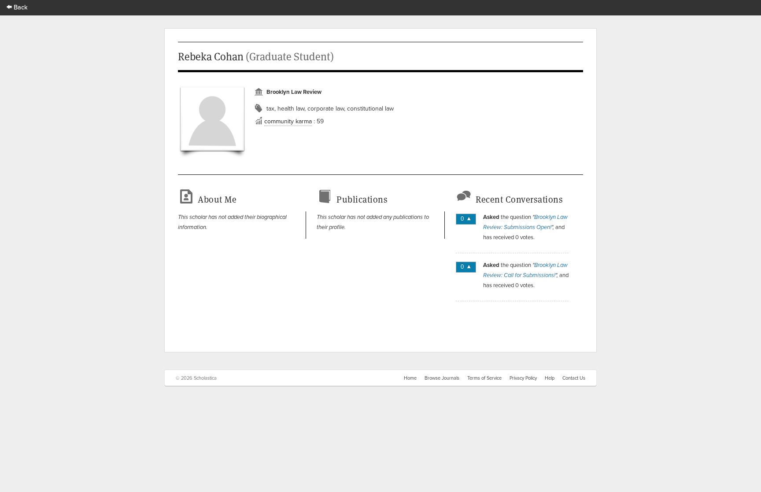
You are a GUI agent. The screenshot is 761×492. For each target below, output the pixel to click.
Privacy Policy (523, 377)
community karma (288, 121)
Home (410, 377)
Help (549, 377)
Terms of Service (484, 377)
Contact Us (573, 377)
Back (20, 6)
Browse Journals (442, 377)
